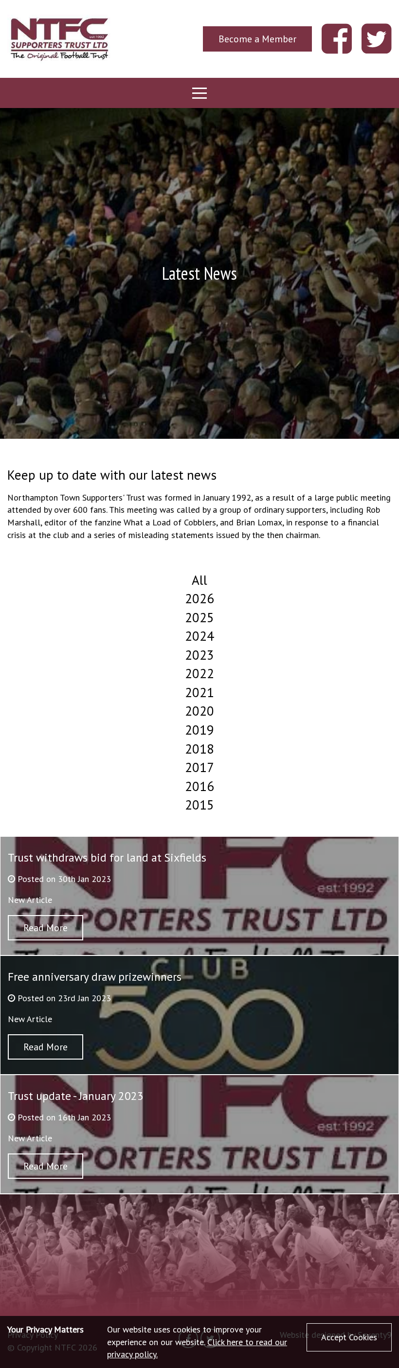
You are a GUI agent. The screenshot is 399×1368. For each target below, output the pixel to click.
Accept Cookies (349, 1337)
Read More (45, 927)
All (199, 580)
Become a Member (257, 39)
